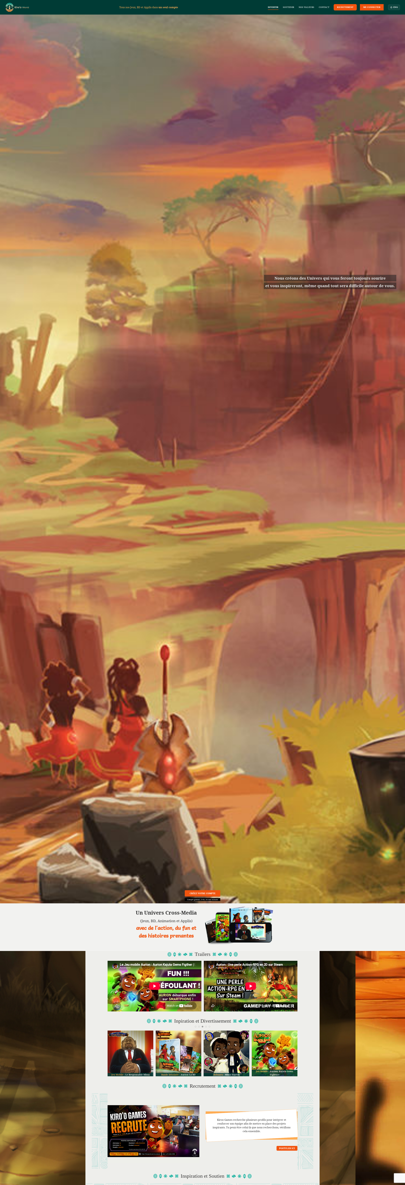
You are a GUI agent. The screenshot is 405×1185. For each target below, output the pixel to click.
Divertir (273, 7)
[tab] (195, 1026)
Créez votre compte (202, 893)
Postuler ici (287, 1148)
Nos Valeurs (306, 7)
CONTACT (324, 7)
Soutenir (288, 7)
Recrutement (345, 7)
